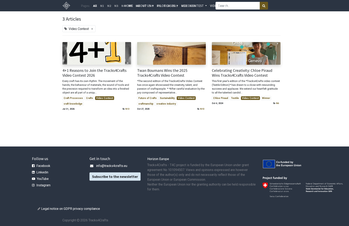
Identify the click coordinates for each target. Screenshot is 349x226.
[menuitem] (129, 6)
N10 (202, 109)
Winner (266, 98)
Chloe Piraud (220, 98)
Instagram (43, 185)
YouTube (43, 179)
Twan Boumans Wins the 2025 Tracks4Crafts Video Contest (162, 73)
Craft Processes (73, 98)
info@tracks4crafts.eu (111, 166)
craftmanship (145, 103)
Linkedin (42, 172)
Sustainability (167, 98)
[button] (236, 6)
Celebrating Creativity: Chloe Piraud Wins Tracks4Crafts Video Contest (242, 73)
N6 (277, 103)
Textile (235, 98)
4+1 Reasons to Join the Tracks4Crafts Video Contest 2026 (94, 73)
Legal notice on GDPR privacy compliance (70, 209)
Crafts (89, 98)
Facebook (43, 166)
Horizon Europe (158, 159)
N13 (127, 109)
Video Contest (104, 98)
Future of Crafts (147, 98)
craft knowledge (73, 103)
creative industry (166, 103)
